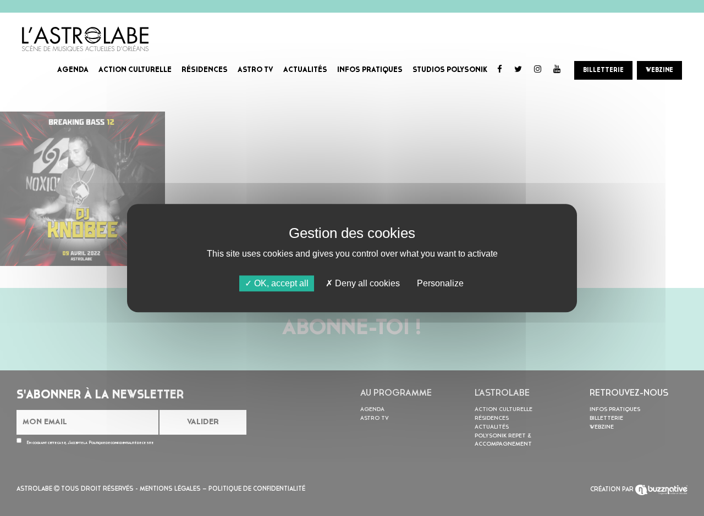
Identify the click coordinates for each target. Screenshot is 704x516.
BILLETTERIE (603, 70)
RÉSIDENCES (205, 70)
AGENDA (73, 70)
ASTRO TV (255, 70)
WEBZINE (659, 70)
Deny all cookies (366, 283)
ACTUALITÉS (305, 70)
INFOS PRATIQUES (370, 70)
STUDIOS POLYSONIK (450, 70)
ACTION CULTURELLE (135, 70)
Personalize (440, 283)
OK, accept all (280, 283)
